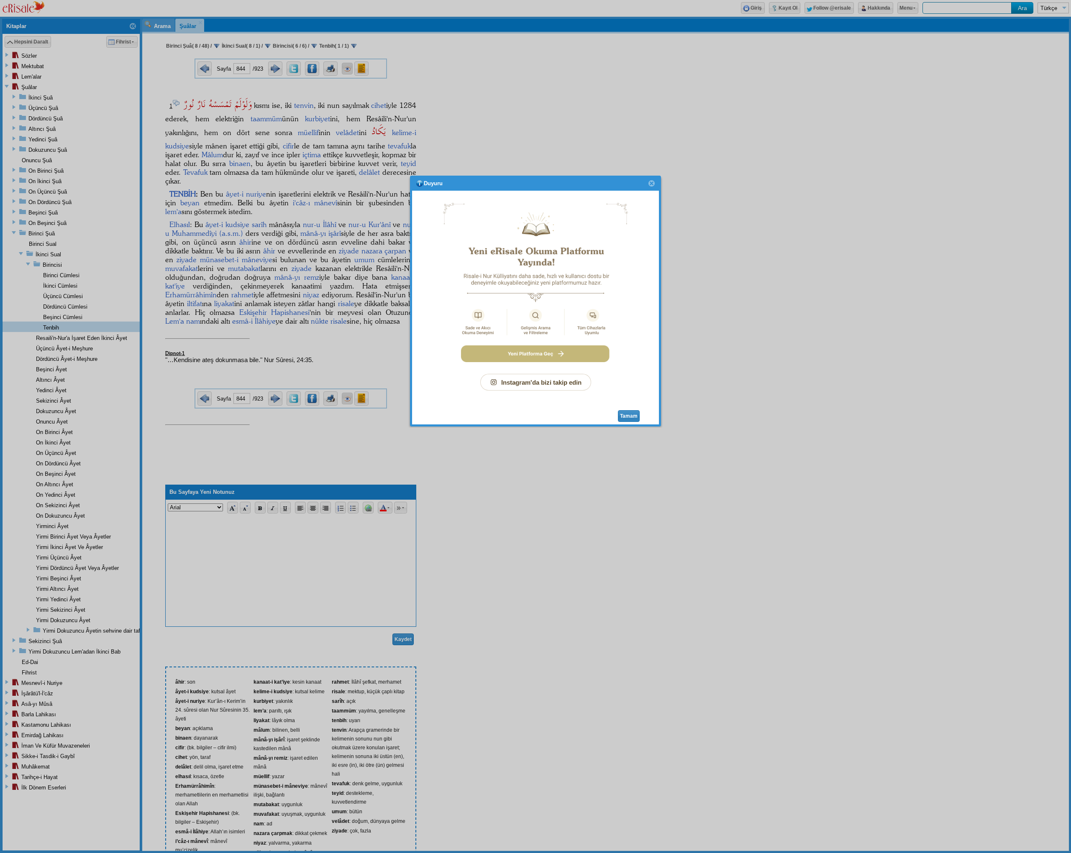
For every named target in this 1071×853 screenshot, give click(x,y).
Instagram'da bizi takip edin (541, 382)
